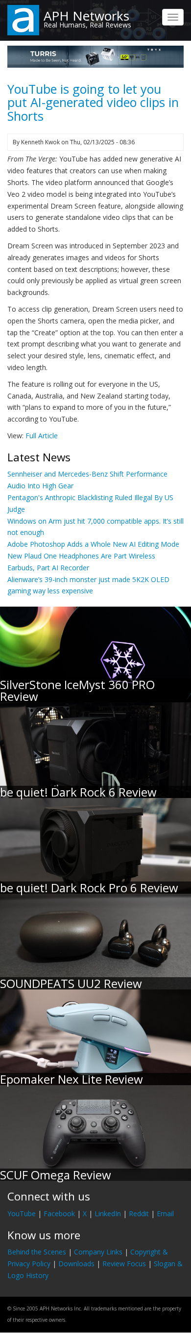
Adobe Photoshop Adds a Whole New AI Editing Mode (93, 544)
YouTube (21, 1213)
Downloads (76, 1263)
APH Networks (86, 16)
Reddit (139, 1213)
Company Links (98, 1251)
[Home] (23, 19)
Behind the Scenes (36, 1251)
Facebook (59, 1213)
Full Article (41, 435)
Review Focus (124, 1263)
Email (165, 1213)
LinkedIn (108, 1213)
